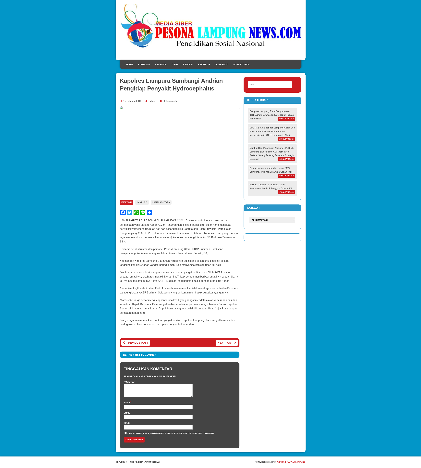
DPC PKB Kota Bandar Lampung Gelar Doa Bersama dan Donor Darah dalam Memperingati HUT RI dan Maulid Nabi (272, 131)
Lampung (144, 64)
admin (152, 101)
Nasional (161, 64)
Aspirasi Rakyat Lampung (291, 462)
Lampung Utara (161, 202)
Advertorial (241, 64)
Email (127, 413)
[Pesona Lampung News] (210, 30)
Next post (225, 342)
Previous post (137, 342)
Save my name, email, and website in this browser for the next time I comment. (170, 433)
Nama (127, 402)
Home (129, 64)
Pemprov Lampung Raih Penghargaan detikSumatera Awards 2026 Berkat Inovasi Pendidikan (271, 115)
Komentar (129, 382)
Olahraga (221, 64)
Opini (175, 64)
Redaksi (188, 64)
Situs (127, 423)
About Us (204, 64)
